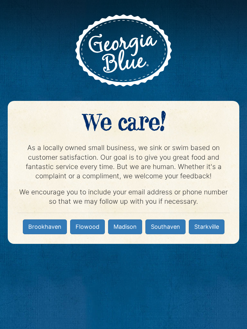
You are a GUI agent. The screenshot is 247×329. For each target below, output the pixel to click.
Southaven (165, 226)
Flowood (87, 226)
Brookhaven (44, 226)
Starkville (206, 226)
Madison (125, 226)
